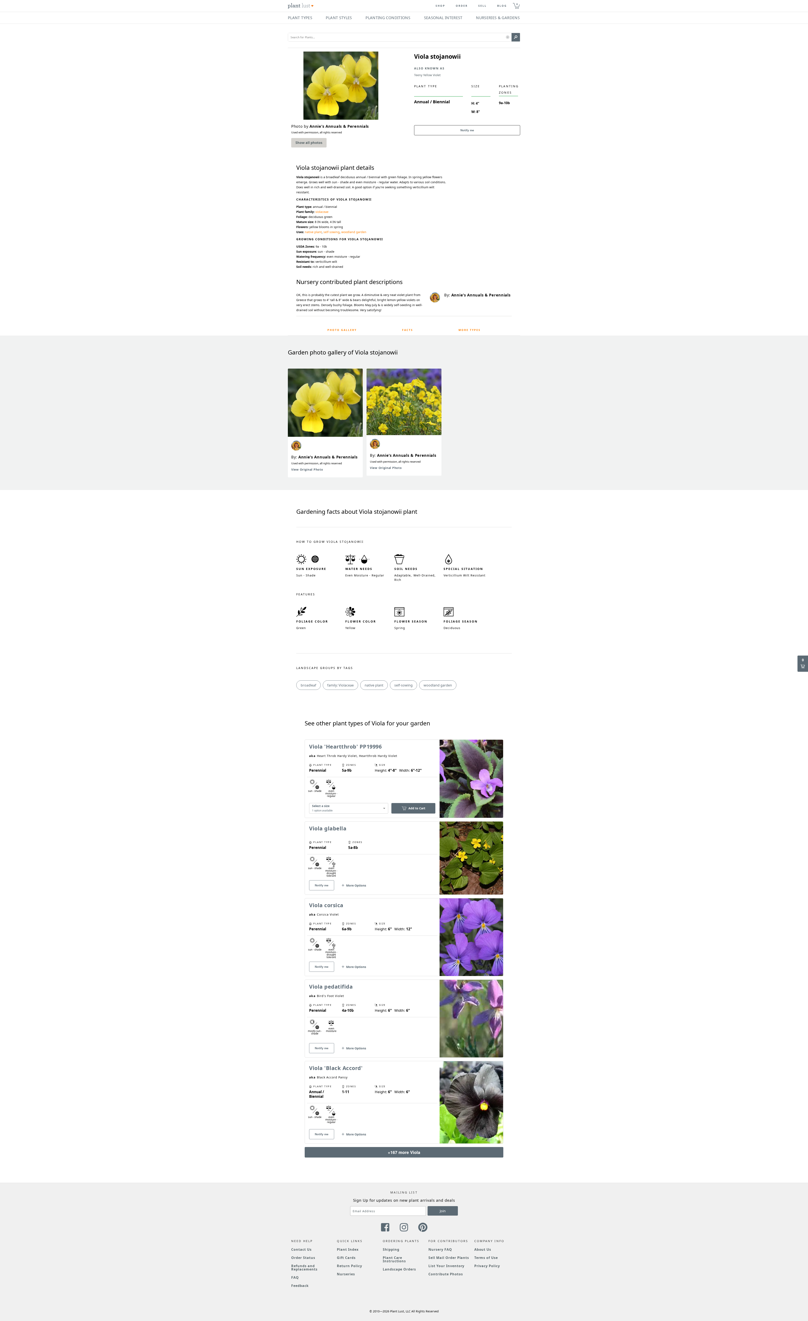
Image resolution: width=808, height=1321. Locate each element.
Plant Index (348, 1249)
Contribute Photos (445, 1274)
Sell (482, 6)
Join (443, 1211)
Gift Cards (346, 1257)
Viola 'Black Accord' (336, 1067)
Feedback (300, 1285)
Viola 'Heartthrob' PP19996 (345, 746)
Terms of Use (486, 1257)
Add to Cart (416, 808)
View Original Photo (307, 469)
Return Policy (349, 1266)
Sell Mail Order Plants (448, 1257)
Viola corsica (326, 905)
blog (502, 6)
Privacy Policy (487, 1266)
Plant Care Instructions (394, 1259)
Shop (440, 6)
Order (462, 6)
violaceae (321, 212)
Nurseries (346, 1274)
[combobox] (348, 808)
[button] (507, 37)
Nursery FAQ (440, 1249)
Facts (407, 330)
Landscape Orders (399, 1269)
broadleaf (308, 685)
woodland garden (353, 232)
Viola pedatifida (331, 986)
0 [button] (517, 4)
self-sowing (331, 232)
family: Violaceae (340, 685)
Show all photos (308, 142)
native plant (313, 232)
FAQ (295, 1277)
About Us (482, 1249)
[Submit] (516, 37)
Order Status (303, 1257)
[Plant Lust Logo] (301, 6)
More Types (469, 330)
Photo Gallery (342, 330)
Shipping (391, 1249)
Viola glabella (327, 828)
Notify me (467, 130)
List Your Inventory (446, 1266)
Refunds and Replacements (304, 1268)
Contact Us (301, 1249)
